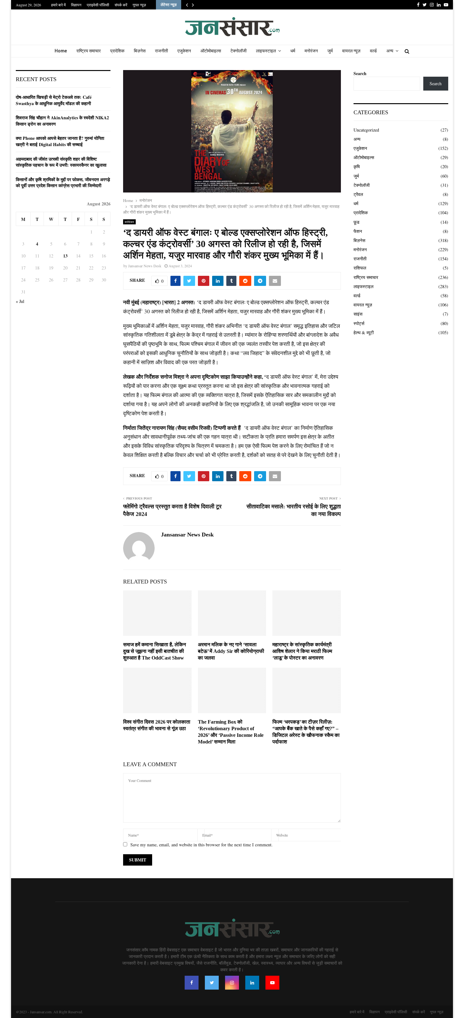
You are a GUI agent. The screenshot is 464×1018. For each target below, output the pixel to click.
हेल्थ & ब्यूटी (364, 332)
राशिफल (360, 268)
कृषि (357, 166)
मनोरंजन (311, 50)
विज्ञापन (76, 4)
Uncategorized (366, 130)
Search (360, 73)
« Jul (20, 301)
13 (65, 255)
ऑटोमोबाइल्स (210, 50)
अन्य (389, 50)
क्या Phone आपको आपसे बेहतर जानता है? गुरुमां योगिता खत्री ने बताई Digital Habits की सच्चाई (60, 141)
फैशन (358, 231)
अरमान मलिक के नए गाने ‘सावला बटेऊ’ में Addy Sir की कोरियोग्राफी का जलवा (231, 651)
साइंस (358, 314)
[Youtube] (272, 983)
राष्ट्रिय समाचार (88, 50)
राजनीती (161, 50)
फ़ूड (357, 222)
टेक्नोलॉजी (238, 50)
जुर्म (330, 50)
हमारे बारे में (58, 4)
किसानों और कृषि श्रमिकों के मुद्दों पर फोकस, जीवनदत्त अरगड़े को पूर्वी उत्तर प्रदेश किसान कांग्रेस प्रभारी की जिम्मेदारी (63, 182)
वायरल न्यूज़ (351, 50)
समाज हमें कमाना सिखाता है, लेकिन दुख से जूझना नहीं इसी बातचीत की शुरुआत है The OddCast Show (154, 651)
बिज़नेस (140, 50)
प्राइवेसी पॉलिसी (98, 4)
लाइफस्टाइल (266, 50)
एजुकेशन (184, 50)
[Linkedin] (252, 983)
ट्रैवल (358, 194)
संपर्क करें (121, 4)
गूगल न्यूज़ (139, 4)
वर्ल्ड (373, 50)
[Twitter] (212, 983)
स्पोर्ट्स (359, 323)
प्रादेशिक (117, 50)
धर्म (292, 50)
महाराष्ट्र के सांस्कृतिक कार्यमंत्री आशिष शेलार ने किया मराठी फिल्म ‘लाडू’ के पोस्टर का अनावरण (302, 651)
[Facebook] (192, 983)
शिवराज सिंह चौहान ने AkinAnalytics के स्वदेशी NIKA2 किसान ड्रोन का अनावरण (62, 120)
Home (61, 50)
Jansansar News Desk (144, 265)
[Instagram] (232, 983)
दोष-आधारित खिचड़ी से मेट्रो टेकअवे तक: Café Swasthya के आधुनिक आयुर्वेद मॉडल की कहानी (54, 100)
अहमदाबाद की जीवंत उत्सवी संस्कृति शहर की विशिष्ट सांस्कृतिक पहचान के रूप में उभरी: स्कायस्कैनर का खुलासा (61, 162)
